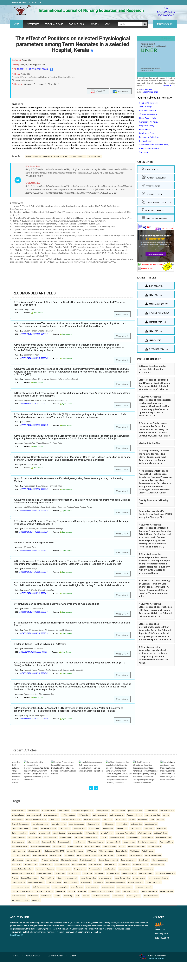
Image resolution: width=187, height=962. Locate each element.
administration (151, 810)
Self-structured (92, 833)
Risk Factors (161, 828)
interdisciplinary (154, 846)
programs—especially (144, 887)
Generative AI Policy (148, 122)
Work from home (144, 833)
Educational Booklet (19, 846)
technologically (32, 860)
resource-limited (70, 882)
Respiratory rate (60, 156)
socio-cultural (133, 837)
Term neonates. (94, 156)
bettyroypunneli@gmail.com (32, 64)
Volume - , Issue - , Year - (41, 84)
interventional (33, 842)
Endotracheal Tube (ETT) (54, 851)
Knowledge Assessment (40, 846)
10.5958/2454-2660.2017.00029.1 (33, 404)
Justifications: (108, 824)
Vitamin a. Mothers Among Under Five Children (95, 855)
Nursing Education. (130, 891)
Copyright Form (153, 194)
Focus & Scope (146, 106)
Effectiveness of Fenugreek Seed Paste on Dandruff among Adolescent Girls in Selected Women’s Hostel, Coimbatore (69, 303)
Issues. (122, 846)
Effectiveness (17, 819)
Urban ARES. (121, 855)
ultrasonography (34, 851)
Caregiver (82, 891)
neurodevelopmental (40, 824)
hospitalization (80, 869)
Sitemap (73, 956)
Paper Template (152, 186)
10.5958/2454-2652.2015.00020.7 (33, 572)
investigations (45, 864)
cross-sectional (105, 878)
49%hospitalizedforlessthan (23, 873)
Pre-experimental (40, 855)
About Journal (19, 2)
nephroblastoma (18, 810)
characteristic (33, 810)
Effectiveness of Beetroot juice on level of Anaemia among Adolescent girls (56, 603)
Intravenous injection (20, 900)
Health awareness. (153, 882)
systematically (147, 837)
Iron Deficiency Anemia (147, 842)
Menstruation (79, 842)
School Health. (58, 846)
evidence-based (118, 810)
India (118, 891)
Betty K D (26, 60)
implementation (18, 815)
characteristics (93, 824)
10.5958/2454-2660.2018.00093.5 (33, 510)
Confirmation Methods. (21, 855)
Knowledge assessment (115, 882)
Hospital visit (60, 873)
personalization (136, 855)
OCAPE (132, 819)
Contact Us (35, 2)
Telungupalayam (34, 837)
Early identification (19, 833)
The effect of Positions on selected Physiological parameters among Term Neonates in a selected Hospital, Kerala (72, 44)
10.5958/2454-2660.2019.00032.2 (33, 532)
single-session (129, 842)
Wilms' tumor (64, 810)
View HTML (123, 91)
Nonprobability (95, 869)
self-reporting (136, 824)
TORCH (104, 837)
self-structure (55, 855)
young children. (103, 810)
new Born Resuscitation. (71, 819)
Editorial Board (54, 24)
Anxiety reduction (151, 896)
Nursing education (160, 860)
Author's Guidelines (156, 178)
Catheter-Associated (41, 887)
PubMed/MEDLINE (163, 837)
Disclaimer (143, 152)
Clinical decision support (108, 860)
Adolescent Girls (166, 842)
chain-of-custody (79, 864)
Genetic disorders (135, 882)
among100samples (44, 873)
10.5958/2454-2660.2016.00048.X (33, 425)
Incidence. (99, 873)
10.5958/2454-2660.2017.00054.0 (33, 719)
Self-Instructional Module (36, 819)
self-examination (166, 891)
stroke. (32, 833)
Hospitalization (74, 873)
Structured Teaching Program (86, 837)
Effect (28, 156)
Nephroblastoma (48, 810)
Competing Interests (149, 102)
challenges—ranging (153, 855)
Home (16, 24)
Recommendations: (134, 815)
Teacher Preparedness (21, 828)
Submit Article (165, 23)
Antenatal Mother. (117, 837)
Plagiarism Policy (146, 125)
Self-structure (84, 815)
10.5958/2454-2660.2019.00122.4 (33, 334)
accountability (124, 864)
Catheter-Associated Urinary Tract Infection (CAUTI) (32, 891)
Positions (37, 156)
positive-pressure (135, 810)
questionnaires (151, 824)
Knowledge (54, 819)
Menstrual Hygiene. (95, 842)
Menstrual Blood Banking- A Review (34, 542)
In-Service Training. (48, 828)
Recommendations (140, 864)
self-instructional (167, 810)
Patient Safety (121, 851)
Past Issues (32, 24)
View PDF (100, 91)
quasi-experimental (91, 819)
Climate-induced (30, 864)
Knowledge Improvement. (67, 878)
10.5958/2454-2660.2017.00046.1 (33, 550)
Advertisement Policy (149, 148)
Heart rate (47, 156)
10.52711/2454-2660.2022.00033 (32, 69)
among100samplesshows (143, 869)
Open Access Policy (148, 118)
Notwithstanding (18, 851)
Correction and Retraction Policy (154, 144)
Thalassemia (86, 882)
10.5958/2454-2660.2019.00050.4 (33, 612)
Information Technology (125, 833)
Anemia (15, 878)
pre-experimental (34, 815)
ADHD (35, 828)
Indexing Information (156, 218)
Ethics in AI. (16, 864)
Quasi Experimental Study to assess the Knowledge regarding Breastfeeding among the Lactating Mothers (68, 480)
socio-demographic (76, 824)
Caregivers (98, 882)
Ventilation (134, 851)
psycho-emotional (62, 864)
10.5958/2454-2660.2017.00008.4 (33, 358)
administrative (17, 860)
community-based (54, 882)
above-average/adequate (158, 878)
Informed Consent (147, 110)
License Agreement (148, 114)
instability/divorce (75, 846)
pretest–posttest (113, 842)
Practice (72, 891)
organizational (44, 833)
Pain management (133, 896)
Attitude (160, 819)
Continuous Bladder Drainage (101, 891)
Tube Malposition (106, 851)
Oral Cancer (107, 819)
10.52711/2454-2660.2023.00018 (33, 652)
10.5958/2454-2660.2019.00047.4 (33, 673)
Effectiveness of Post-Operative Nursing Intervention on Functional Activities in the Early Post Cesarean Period (72, 624)
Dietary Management (29, 878)
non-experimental (75, 833)
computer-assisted (152, 815)
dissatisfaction (59, 833)
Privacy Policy (145, 129)
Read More (121, 314)
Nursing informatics (69, 860)
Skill (152, 819)
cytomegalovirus (18, 837)
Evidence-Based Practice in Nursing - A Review (40, 644)
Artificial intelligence (50, 860)
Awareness (148, 828)
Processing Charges (153, 210)
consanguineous (18, 882)
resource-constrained (20, 887)
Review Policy (145, 141)
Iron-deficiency (113, 873)
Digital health (144, 860)
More (94, 24)
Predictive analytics (87, 860)
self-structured (79, 828)
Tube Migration (148, 851)
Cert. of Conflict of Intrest (158, 202)
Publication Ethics (147, 133)
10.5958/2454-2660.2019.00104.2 (33, 593)
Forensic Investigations (45, 869)
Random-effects (48, 842)
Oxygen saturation (77, 156)
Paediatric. (36, 900)
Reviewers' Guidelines (149, 137)
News (107, 24)
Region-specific (64, 842)
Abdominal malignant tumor (82, 810)
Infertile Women (109, 846)
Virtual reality (118, 896)
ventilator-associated (136, 846)
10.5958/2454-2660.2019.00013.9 (33, 633)
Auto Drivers (121, 819)
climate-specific (95, 864)
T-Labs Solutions (156, 958)
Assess (166, 815)
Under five (88, 873)
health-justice (110, 864)
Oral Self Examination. (20, 824)
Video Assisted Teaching (165, 873)
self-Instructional (68, 815)
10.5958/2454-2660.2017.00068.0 (33, 489)
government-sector (36, 882)
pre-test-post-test (51, 815)
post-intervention (59, 824)
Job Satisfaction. (160, 833)
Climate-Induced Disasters (22, 869)
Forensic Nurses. (64, 869)
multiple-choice (139, 878)
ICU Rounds (91, 851)
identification (122, 824)
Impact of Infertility (92, 846)
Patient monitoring (128, 860)
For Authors (76, 24)
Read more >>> (168, 85)
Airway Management (75, 851)
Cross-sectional (18, 842)
